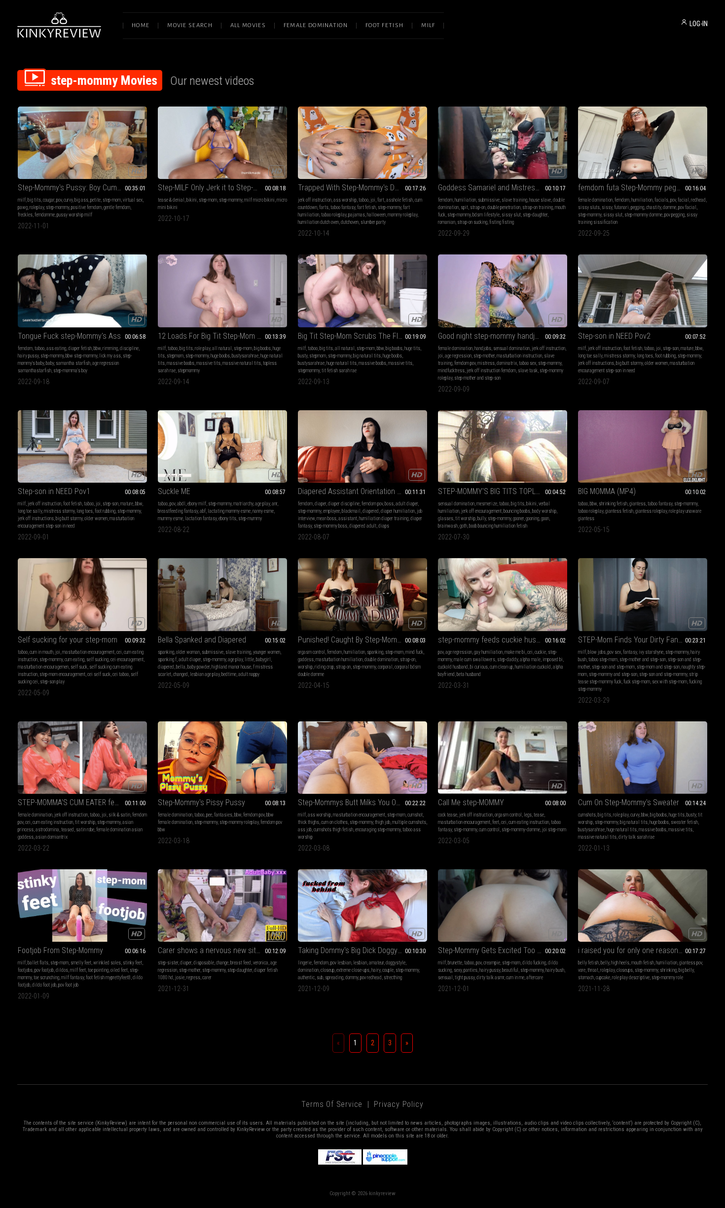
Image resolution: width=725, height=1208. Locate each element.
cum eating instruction (53, 822)
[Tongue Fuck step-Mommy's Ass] (82, 290)
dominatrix (507, 363)
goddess (306, 659)
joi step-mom (554, 829)
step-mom (112, 200)
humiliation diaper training (383, 518)
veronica (260, 962)
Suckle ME (174, 491)
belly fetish (588, 962)
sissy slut (511, 214)
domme (669, 207)
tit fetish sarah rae (339, 370)
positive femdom (86, 207)
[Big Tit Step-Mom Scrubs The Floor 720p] (362, 290)
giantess (637, 503)
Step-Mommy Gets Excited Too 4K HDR (499, 950)
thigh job (382, 822)
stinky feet (132, 962)
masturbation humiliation (339, 659)
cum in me (515, 977)
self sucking (97, 659)
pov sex (614, 652)
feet (495, 822)
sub (320, 977)
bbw (97, 348)
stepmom (175, 355)
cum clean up (501, 667)
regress (193, 977)
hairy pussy (28, 355)
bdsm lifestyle (486, 214)
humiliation (465, 200)
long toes (645, 355)
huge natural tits (341, 363)
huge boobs (220, 355)
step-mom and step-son (658, 667)
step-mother (484, 355)
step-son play (52, 681)
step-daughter (535, 214)
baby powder (198, 667)
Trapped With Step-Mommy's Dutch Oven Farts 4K (362, 187)
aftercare (534, 977)
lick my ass (110, 355)
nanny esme (263, 511)
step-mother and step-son (477, 378)
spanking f (167, 659)
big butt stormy (629, 363)
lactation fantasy (201, 518)
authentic (306, 977)
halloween (376, 214)
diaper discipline (344, 503)
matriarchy (243, 503)
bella (180, 667)
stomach (586, 977)
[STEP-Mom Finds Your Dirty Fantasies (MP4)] (642, 594)
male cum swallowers (474, 659)
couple (388, 970)
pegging (637, 207)
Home (140, 25)
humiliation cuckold (533, 667)
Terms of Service (331, 1104)
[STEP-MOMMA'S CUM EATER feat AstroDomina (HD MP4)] (82, 757)
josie (179, 977)
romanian (446, 222)
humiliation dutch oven (318, 222)
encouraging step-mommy (377, 829)
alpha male (530, 659)
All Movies (248, 25)
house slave (540, 200)
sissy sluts (589, 207)
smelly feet (81, 962)
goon (545, 518)
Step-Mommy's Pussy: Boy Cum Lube (76, 187)
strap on (343, 667)
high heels (620, 962)
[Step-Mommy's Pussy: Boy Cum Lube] (82, 143)
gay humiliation (488, 652)
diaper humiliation (398, 511)
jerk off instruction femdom (491, 370)
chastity (653, 207)
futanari (621, 207)
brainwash (448, 526)
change (222, 962)
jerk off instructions (596, 363)
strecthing (393, 977)
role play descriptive (631, 977)
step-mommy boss (330, 526)
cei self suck (98, 674)
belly (605, 962)
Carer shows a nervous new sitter (211, 950)
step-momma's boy (70, 370)
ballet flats (38, 962)
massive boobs (180, 363)
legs (528, 814)
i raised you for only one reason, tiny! (636, 950)
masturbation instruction (519, 355)
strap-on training (537, 207)
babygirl (263, 659)
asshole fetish (399, 200)
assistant (347, 518)
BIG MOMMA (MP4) (607, 491)
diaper (320, 503)
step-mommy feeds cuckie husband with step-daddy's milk (502, 639)
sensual (445, 977)
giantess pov (690, 962)
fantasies (223, 814)
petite (95, 200)
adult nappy (248, 674)
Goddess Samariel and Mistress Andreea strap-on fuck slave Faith (502, 187)
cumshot (415, 814)
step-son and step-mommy (663, 674)
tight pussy (464, 977)
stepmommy (189, 370)
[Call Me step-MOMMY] (502, 757)
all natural (222, 348)
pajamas (356, 214)
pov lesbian (340, 962)
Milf (428, 25)
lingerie (305, 962)
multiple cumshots (409, 822)
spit (464, 207)
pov (59, 200)
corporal (385, 667)
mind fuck (414, 652)
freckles (25, 214)
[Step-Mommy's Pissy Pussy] (222, 757)
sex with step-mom (669, 681)
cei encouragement (127, 659)
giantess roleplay (651, 511)
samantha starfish (73, 363)
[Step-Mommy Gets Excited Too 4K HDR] (502, 905)
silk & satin (119, 814)
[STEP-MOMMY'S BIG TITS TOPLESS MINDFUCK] (502, 446)
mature (687, 348)
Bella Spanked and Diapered (202, 639)
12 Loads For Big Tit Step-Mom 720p (215, 336)
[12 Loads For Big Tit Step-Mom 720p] (222, 290)
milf (22, 200)
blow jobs (597, 652)
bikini (191, 200)
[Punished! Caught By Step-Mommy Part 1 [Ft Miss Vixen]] (362, 594)
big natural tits (367, 355)
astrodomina (47, 829)
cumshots (587, 814)
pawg (23, 207)
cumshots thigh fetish (333, 829)
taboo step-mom (602, 659)
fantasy (630, 652)
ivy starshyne (651, 652)
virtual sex (133, 200)
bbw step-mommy (81, 355)
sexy (458, 970)
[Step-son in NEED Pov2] (642, 290)
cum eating (74, 659)
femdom (445, 200)
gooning (532, 518)
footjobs (25, 970)
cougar (48, 200)
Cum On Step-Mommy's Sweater (628, 802)
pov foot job (68, 985)
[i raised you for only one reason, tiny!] (642, 905)
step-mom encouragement (62, 674)
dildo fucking (534, 962)
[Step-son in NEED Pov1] (82, 446)
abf (203, 511)
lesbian (360, 962)
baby (50, 363)
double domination (381, 659)
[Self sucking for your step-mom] (82, 594)
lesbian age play (204, 674)
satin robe (85, 829)
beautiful (510, 970)
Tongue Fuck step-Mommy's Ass (69, 336)
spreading (334, 977)
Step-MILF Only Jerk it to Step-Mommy (218, 187)
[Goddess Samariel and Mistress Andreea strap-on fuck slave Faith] (502, 143)
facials (661, 200)
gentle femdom (117, 207)
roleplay (37, 207)
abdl (181, 503)
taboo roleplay (333, 214)
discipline (129, 348)
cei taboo (120, 674)
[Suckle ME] (222, 446)
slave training (514, 200)
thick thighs (308, 822)
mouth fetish (642, 962)
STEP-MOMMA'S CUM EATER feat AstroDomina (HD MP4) (82, 802)
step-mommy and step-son (613, 674)
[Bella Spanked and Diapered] (222, 594)
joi (372, 200)
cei (119, 652)
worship (305, 667)
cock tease (447, 814)
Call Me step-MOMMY (471, 802)
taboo (363, 200)
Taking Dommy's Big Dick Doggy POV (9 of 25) (362, 950)
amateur (376, 962)
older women (656, 363)
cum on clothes (334, 822)
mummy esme (170, 518)
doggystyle (395, 962)
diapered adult (362, 526)
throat (592, 970)
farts (323, 207)
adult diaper (407, 503)
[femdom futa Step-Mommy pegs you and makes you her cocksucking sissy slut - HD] (642, 143)
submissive (489, 200)
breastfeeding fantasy (178, 511)
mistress (486, 363)
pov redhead (371, 977)
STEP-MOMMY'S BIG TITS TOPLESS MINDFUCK (502, 491)
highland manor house (231, 667)
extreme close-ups (352, 970)
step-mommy (57, 207)
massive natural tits (241, 363)
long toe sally (590, 355)
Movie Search (190, 25)
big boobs (262, 348)
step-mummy (250, 518)
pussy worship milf (74, 214)
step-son (671, 348)
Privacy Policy (398, 1104)
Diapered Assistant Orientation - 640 (355, 491)
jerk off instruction (314, 200)
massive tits (208, 363)
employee (331, 511)
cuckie (540, 652)
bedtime (228, 674)
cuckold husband (453, 667)
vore (581, 970)
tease (539, 814)
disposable (203, 962)
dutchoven (350, 222)
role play (202, 348)
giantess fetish (619, 511)
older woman (188, 652)
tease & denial (171, 200)
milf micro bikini (259, 200)
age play (262, 503)
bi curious (479, 667)
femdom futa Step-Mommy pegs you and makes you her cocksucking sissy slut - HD (642, 187)
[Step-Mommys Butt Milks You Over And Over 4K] (362, 757)
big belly (686, 970)
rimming (110, 348)
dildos (62, 970)
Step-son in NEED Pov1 (54, 491)
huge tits (412, 348)
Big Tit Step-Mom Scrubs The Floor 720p (362, 336)
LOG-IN (698, 24)
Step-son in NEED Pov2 (614, 336)
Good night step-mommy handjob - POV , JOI (502, 336)
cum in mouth (41, 652)
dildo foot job (44, 985)
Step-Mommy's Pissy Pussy (201, 802)
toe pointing (98, 970)
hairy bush (554, 970)
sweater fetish (684, 822)
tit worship (465, 518)
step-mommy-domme (521, 829)
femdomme (45, 214)
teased (67, 829)
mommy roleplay (402, 214)
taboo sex (527, 363)
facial (683, 200)
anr (274, 503)
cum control (489, 829)
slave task (528, 370)
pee (209, 814)
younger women (266, 652)
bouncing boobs (517, 511)
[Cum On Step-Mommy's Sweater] (642, 757)
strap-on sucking (472, 222)
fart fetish (366, 207)
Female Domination (316, 25)
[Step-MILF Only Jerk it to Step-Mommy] (222, 143)
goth (463, 526)
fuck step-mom (636, 681)
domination (308, 970)
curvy (68, 200)
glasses (445, 518)
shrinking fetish (613, 503)
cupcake (603, 977)
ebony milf (196, 503)
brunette (455, 962)
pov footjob (44, 970)
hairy (375, 970)
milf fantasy (72, 977)
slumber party (373, 222)
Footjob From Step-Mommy (60, 950)
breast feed (240, 962)
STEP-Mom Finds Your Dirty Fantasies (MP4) (642, 639)
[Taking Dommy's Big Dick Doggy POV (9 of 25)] (362, 905)
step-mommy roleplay (238, 822)
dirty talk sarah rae (636, 837)
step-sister (168, 962)
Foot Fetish (384, 25)
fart (380, 200)
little (249, 659)
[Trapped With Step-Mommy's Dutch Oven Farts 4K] (362, 143)
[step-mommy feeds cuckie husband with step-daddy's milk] (502, 594)
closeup (327, 970)
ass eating (56, 348)
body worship (544, 511)
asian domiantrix (52, 837)
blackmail (351, 511)
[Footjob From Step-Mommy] (82, 905)
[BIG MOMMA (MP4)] (642, 446)
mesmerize (486, 503)
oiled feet (119, 970)
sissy (607, 207)
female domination (595, 200)
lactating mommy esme (229, 511)
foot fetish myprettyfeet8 (108, 977)
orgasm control (311, 652)
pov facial (687, 207)
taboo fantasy (342, 207)
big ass (81, 200)
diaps (383, 526)
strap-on (477, 207)
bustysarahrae (245, 355)
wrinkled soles (107, 962)
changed (180, 674)
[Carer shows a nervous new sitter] (222, 905)
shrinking (668, 970)
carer (207, 977)
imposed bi (553, 659)
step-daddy (507, 659)
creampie (491, 962)
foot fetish (632, 348)
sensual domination (511, 348)
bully (481, 518)
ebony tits (227, 518)
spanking (166, 652)
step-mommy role (667, 977)
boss (389, 503)
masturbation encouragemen (43, 667)
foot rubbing (665, 355)
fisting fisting (501, 222)
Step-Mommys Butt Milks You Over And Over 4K (362, 802)
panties (470, 970)
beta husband (469, 674)
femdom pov (464, 363)
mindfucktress (451, 370)
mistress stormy (619, 355)
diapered (370, 511)
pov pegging (674, 214)
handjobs (482, 348)
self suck (79, 667)
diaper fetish (80, 348)
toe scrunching (46, 977)
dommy (351, 977)
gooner (518, 518)
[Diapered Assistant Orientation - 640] (362, 446)
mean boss (326, 518)
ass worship (345, 200)
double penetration (503, 207)
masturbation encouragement (88, 652)
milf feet (78, 970)
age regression (458, 355)
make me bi (515, 652)
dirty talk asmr (490, 977)
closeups (624, 970)
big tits (34, 200)
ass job (305, 829)
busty (302, 355)
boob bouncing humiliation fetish (498, 526)
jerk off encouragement (481, 511)
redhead (698, 200)
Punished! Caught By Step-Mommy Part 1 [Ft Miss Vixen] (362, 639)
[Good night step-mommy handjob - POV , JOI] (502, 290)
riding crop (324, 667)
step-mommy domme (643, 214)
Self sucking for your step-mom (67, 639)
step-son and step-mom (613, 667)
